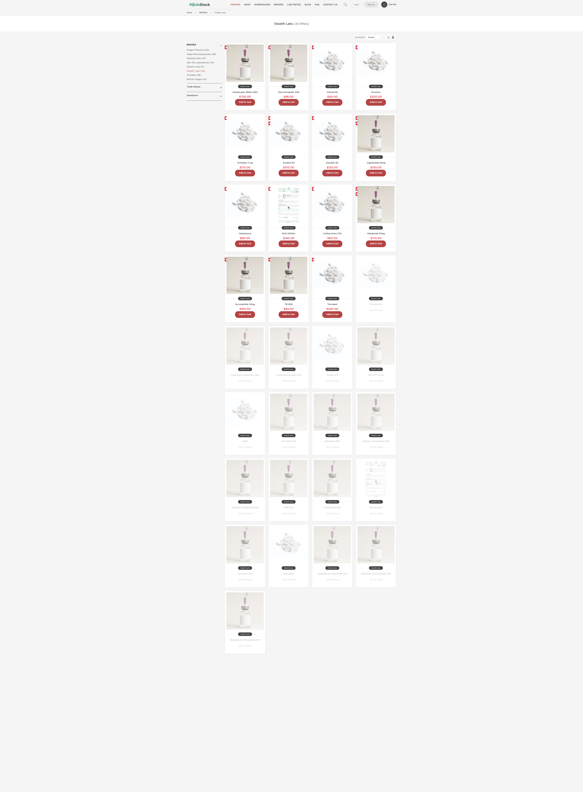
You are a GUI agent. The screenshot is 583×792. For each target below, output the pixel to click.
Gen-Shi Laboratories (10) (200, 62)
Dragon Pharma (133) (198, 50)
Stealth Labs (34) (196, 71)
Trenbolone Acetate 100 (288, 375)
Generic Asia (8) (195, 66)
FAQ (317, 4)
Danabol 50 (332, 163)
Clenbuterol (245, 233)
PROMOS (235, 4)
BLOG (308, 4)
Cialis (245, 441)
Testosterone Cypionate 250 (332, 573)
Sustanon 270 (245, 573)
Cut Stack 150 (288, 441)
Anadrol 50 (289, 163)
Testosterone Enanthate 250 (376, 573)
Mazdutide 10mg (376, 233)
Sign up (371, 4)
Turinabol (332, 304)
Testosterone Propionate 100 (245, 640)
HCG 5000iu (288, 233)
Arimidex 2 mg (245, 163)
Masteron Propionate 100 (245, 507)
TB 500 (289, 304)
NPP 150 (288, 507)
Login (356, 4)
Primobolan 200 (332, 507)
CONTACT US (330, 4)
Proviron (375, 92)
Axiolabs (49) (194, 75)
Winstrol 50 (376, 304)
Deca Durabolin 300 (288, 92)
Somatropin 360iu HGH (245, 92)
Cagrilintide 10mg (376, 163)
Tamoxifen (288, 573)
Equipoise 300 (332, 441)
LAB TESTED (294, 4)
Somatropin (376, 507)
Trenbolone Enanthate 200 (245, 375)
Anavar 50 (332, 375)
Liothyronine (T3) (332, 233)
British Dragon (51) (197, 79)
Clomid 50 (332, 92)
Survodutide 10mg (245, 304)
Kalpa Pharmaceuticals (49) (201, 54)
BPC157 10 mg (376, 375)
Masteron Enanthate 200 (376, 441)
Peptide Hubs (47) (196, 58)
